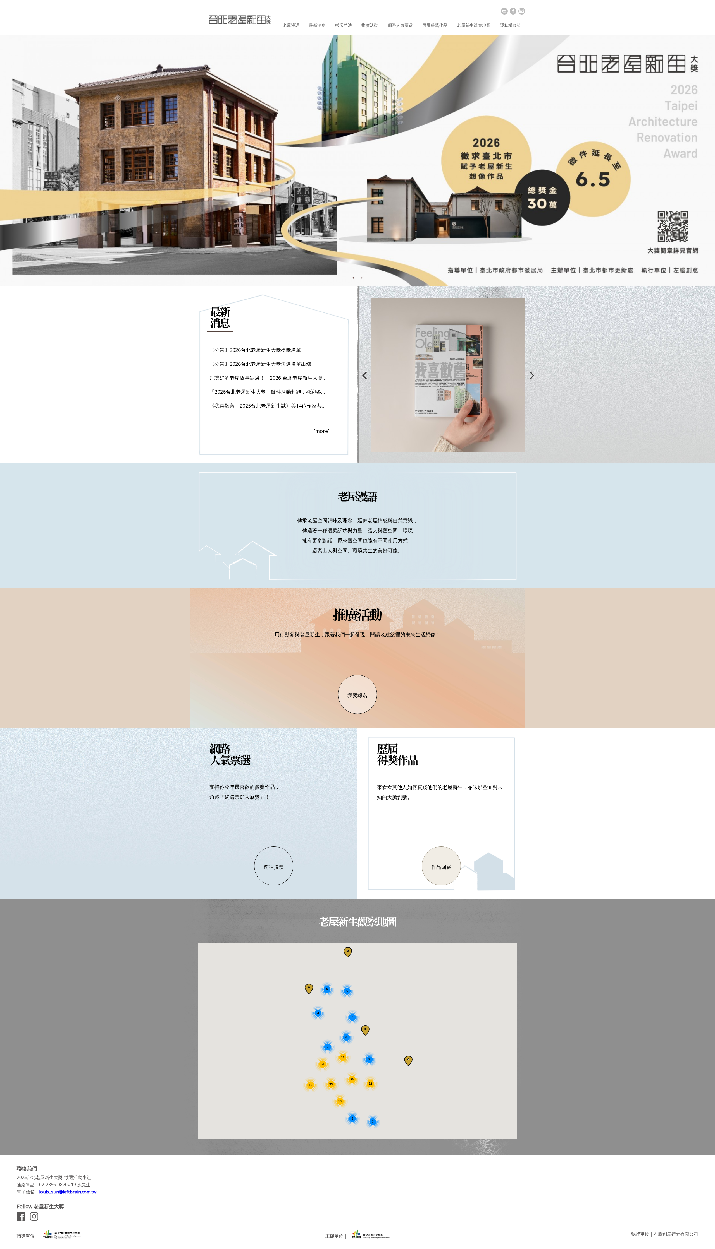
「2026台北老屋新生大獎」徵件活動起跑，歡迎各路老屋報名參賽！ (269, 391)
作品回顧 (441, 866)
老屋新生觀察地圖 (473, 25)
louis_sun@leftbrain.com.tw (67, 1192)
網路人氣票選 (400, 25)
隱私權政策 (510, 25)
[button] (408, 1061)
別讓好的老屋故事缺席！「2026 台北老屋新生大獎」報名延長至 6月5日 (269, 377)
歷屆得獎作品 (434, 25)
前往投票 (274, 866)
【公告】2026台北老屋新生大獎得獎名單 (255, 349)
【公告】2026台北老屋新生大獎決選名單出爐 (260, 363)
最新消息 (317, 25)
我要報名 (357, 695)
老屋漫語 (291, 25)
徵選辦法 (343, 25)
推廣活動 (369, 25)
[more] (321, 431)
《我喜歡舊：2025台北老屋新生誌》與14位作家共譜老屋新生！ (269, 405)
